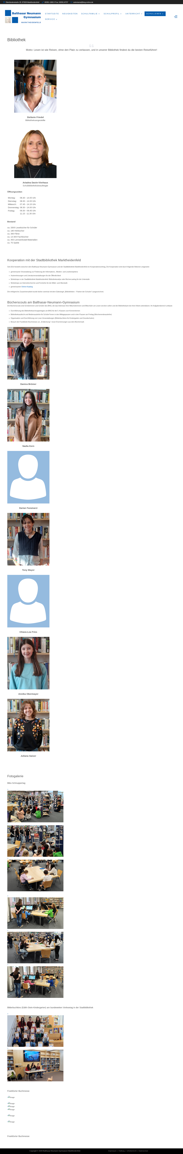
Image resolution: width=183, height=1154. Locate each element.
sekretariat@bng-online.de (83, 2)
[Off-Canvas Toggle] (175, 16)
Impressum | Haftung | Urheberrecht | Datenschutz (128, 1151)
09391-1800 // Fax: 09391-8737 (56, 2)
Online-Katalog (27, 287)
